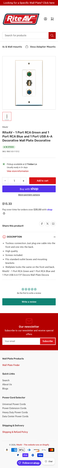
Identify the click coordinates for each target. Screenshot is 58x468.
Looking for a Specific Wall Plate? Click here (29, 2)
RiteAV (5, 127)
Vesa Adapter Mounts (42, 46)
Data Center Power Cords (15, 416)
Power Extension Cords (14, 408)
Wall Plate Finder (11, 365)
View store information (18, 171)
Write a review (29, 301)
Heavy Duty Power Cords (15, 412)
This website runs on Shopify (36, 445)
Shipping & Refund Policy (15, 432)
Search (5, 380)
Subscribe (48, 341)
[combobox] (29, 35)
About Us (7, 384)
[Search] (52, 35)
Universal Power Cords (14, 404)
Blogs (5, 388)
